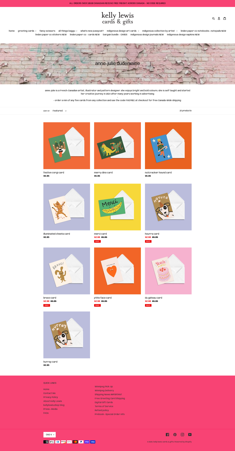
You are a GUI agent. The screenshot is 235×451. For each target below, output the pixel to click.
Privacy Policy (50, 397)
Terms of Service (104, 406)
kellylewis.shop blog (53, 405)
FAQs (46, 413)
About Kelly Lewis (52, 401)
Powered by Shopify (183, 442)
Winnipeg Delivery (104, 390)
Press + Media (50, 409)
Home (46, 389)
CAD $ (49, 435)
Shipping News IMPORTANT (108, 394)
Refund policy (102, 410)
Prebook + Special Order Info (110, 414)
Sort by (46, 111)
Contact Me (49, 393)
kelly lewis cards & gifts (163, 442)
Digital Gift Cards (104, 402)
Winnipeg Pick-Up (104, 387)
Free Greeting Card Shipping (110, 398)
